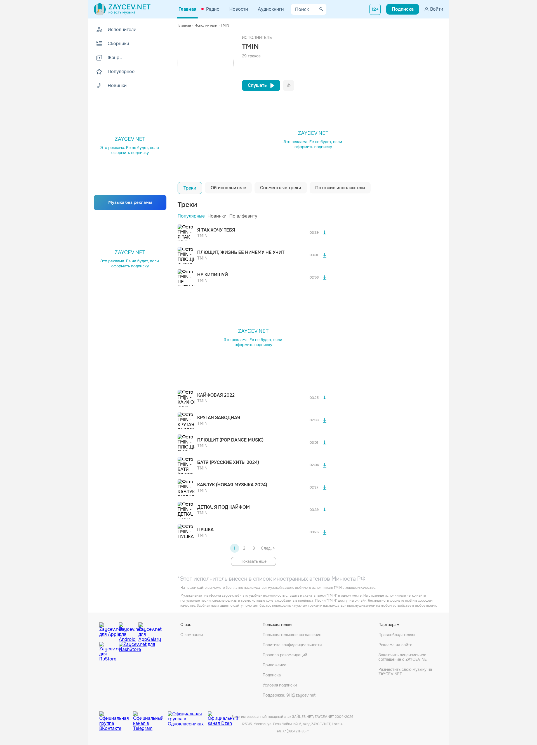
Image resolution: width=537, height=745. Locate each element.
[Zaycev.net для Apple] (107, 630)
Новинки (217, 216)
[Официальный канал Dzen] (223, 717)
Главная (187, 9)
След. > (268, 548)
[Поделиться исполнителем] (288, 85)
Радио (213, 9)
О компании (191, 634)
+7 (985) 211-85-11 (295, 731)
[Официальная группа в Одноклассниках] (188, 717)
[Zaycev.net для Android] (127, 630)
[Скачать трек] (324, 233)
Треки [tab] (189, 188)
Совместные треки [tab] (280, 188)
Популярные (191, 216)
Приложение (274, 665)
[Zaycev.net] (122, 9)
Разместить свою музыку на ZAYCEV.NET (405, 671)
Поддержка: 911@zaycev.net (289, 695)
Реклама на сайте (395, 645)
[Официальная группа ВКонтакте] (116, 717)
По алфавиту (243, 216)
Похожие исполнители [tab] (340, 188)
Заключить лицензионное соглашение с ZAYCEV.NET (403, 657)
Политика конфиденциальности (292, 645)
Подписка (272, 675)
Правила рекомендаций (285, 655)
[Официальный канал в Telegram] (150, 717)
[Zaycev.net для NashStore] (137, 652)
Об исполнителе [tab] (228, 188)
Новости (238, 9)
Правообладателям (396, 634)
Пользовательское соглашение (292, 634)
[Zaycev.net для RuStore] (107, 652)
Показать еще (254, 561)
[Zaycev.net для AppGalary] (146, 630)
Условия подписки (280, 685)
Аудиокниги (271, 9)
